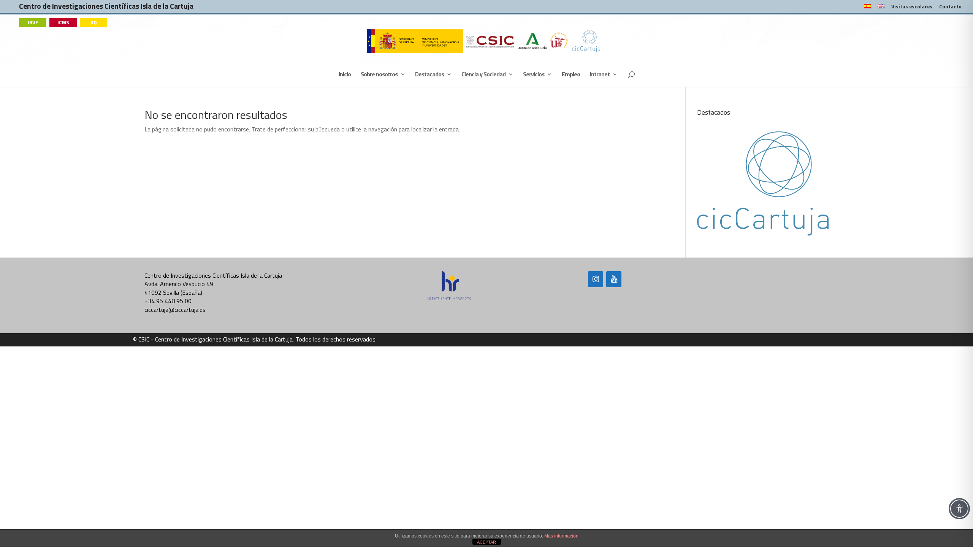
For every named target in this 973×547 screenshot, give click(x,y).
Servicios (533, 75)
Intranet (600, 75)
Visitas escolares (911, 7)
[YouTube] (613, 279)
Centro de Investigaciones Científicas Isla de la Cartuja (106, 8)
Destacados (429, 75)
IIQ (93, 22)
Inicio (345, 75)
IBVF (33, 22)
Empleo (571, 75)
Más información (561, 536)
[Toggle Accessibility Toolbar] (959, 509)
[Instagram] (595, 279)
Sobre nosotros (379, 75)
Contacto (950, 7)
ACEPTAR (486, 542)
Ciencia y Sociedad (483, 75)
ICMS (63, 22)
